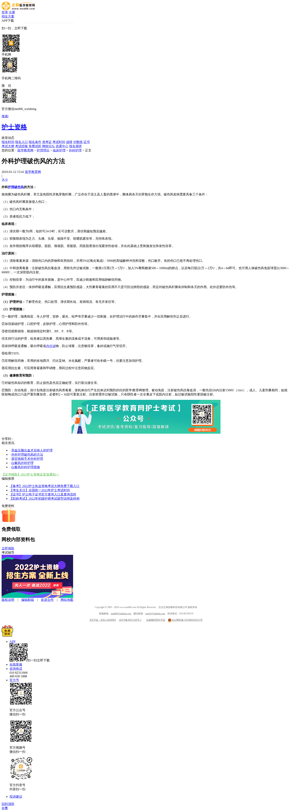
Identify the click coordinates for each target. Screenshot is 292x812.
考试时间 (58, 142)
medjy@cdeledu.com (155, 613)
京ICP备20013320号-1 (130, 620)
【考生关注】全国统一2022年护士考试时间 (40, 490)
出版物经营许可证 (155, 620)
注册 (12, 12)
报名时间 (8, 142)
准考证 (47, 142)
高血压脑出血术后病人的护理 (32, 450)
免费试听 (35, 146)
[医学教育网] (18, 9)
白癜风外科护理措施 (25, 467)
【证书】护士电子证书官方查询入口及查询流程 (43, 494)
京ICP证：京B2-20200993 (103, 620)
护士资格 (14, 126)
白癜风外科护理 (22, 463)
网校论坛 (48, 146)
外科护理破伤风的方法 (27, 454)
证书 (86, 142)
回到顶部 (8, 804)
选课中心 (62, 146)
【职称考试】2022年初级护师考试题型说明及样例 (44, 498)
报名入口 (21, 142)
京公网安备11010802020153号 (187, 620)
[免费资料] (7, 635)
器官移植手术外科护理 (27, 458)
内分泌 (51, 346)
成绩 (69, 142)
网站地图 (67, 599)
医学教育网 (25, 150)
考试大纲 (8, 146)
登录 (5, 12)
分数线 (78, 142)
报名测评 (75, 146)
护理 (11, 187)
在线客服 (16, 664)
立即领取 (8, 548)
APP (12, 641)
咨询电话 (16, 668)
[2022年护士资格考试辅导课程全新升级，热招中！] (37, 596)
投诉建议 (16, 796)
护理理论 (43, 150)
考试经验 (21, 146)
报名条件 (35, 142)
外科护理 (75, 150)
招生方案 (8, 16)
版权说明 (8, 599)
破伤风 (19, 187)
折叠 (5, 808)
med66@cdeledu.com (121, 613)
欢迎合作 (47, 599)
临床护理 (59, 150)
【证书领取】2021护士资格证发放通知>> (30, 474)
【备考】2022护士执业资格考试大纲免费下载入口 (44, 486)
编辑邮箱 (27, 599)
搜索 (5, 116)
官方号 (14, 680)
